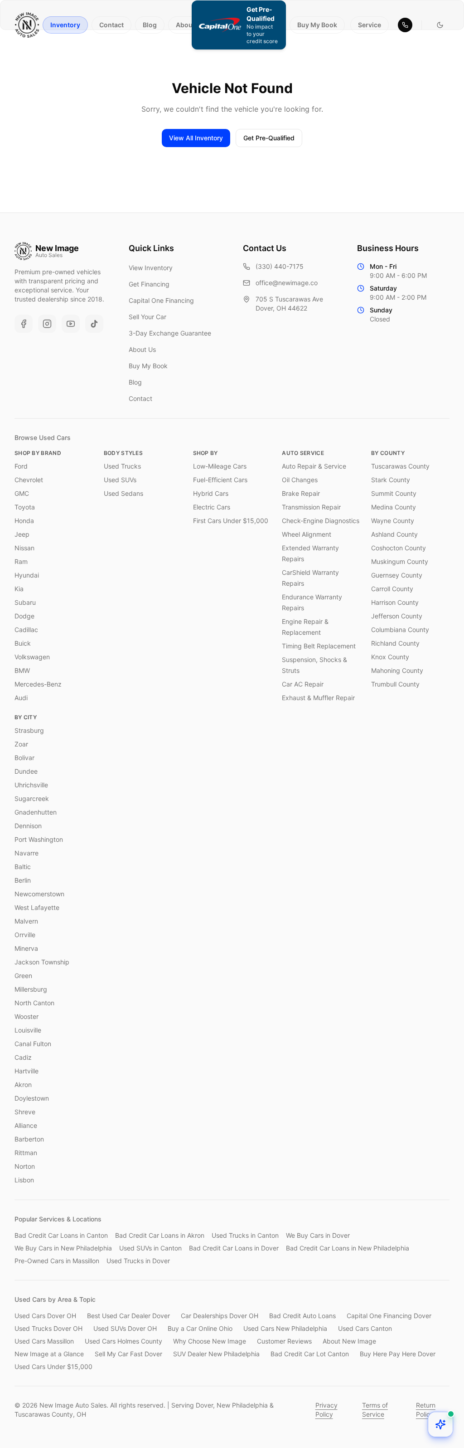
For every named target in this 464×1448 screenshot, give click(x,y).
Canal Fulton (32, 1044)
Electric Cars (211, 507)
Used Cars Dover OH (45, 1316)
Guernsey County (396, 575)
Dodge (24, 616)
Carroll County (392, 589)
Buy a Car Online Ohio (200, 1328)
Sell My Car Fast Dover (128, 1354)
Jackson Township (41, 962)
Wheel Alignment (306, 534)
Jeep (21, 534)
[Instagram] (47, 324)
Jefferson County (396, 616)
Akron (23, 1084)
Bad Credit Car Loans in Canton (61, 1235)
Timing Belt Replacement (319, 646)
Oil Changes (300, 480)
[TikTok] (94, 324)
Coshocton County (398, 548)
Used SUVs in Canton (150, 1248)
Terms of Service (375, 1409)
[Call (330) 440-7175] (405, 25)
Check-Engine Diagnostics (320, 520)
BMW (22, 670)
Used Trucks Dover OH (48, 1328)
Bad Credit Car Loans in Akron (159, 1235)
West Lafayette (36, 907)
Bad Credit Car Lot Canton (310, 1354)
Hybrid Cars (210, 493)
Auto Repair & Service (314, 466)
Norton (24, 1166)
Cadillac (26, 629)
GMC (21, 493)
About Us (190, 25)
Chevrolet (28, 480)
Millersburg (30, 989)
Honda (24, 520)
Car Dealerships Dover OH (219, 1316)
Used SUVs (120, 480)
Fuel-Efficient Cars (220, 480)
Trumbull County (395, 684)
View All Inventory (196, 138)
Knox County (390, 657)
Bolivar (24, 757)
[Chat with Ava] (440, 1424)
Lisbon (24, 1180)
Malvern (26, 921)
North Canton (34, 1003)
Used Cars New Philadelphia (285, 1328)
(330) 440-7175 (280, 266)
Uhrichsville (31, 785)
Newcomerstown (39, 894)
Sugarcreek (31, 798)
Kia (19, 589)
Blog (150, 25)
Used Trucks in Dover (138, 1261)
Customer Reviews (284, 1341)
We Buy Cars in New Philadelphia (63, 1248)
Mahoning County (397, 670)
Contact (111, 25)
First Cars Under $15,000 (230, 520)
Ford (21, 466)
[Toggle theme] (440, 25)
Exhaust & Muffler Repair (318, 698)
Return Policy (425, 1409)
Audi (21, 698)
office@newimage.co (287, 283)
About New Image (349, 1341)
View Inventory (151, 268)
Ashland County (394, 534)
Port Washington (38, 839)
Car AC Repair (303, 684)
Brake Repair (301, 493)
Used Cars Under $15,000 (53, 1366)
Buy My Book (317, 25)
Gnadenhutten (35, 812)
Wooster (26, 1016)
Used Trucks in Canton (245, 1235)
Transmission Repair (311, 507)
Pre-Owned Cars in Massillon (56, 1261)
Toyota (24, 507)
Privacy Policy (326, 1409)
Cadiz (23, 1057)
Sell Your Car (147, 317)
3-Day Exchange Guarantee (170, 333)
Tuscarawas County (400, 466)
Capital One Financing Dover (389, 1316)
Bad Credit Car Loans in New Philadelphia (347, 1248)
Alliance (25, 1125)
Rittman (25, 1152)
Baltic (22, 866)
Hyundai (26, 575)
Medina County (393, 507)
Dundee (26, 771)
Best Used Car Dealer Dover (128, 1316)
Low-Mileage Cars (219, 466)
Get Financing (149, 284)
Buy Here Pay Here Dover (397, 1354)
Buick (22, 643)
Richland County (395, 643)
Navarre (26, 853)
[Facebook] (23, 324)
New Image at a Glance (49, 1354)
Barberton (29, 1139)
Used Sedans (123, 493)
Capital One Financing (161, 300)
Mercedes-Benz (38, 684)
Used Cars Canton (365, 1328)
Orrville (24, 935)
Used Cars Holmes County (123, 1341)
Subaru (25, 602)
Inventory (65, 25)
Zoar (21, 744)
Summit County (393, 493)
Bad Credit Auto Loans (302, 1316)
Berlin (22, 880)
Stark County (390, 480)
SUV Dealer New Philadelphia (216, 1354)
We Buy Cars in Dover (318, 1235)
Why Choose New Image (209, 1341)
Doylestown (31, 1098)
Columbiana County (400, 629)
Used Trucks (122, 466)
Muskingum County (399, 561)
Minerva (26, 948)
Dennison (28, 826)
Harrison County (395, 602)
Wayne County (392, 520)
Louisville (27, 1030)
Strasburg (29, 730)
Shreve (24, 1112)
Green (23, 975)
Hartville (26, 1071)
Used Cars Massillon (44, 1341)
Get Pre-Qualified (269, 138)
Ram (21, 561)
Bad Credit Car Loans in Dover (234, 1248)
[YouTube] (71, 324)
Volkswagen (32, 657)
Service (369, 25)
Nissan (24, 548)
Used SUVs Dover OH (125, 1328)
